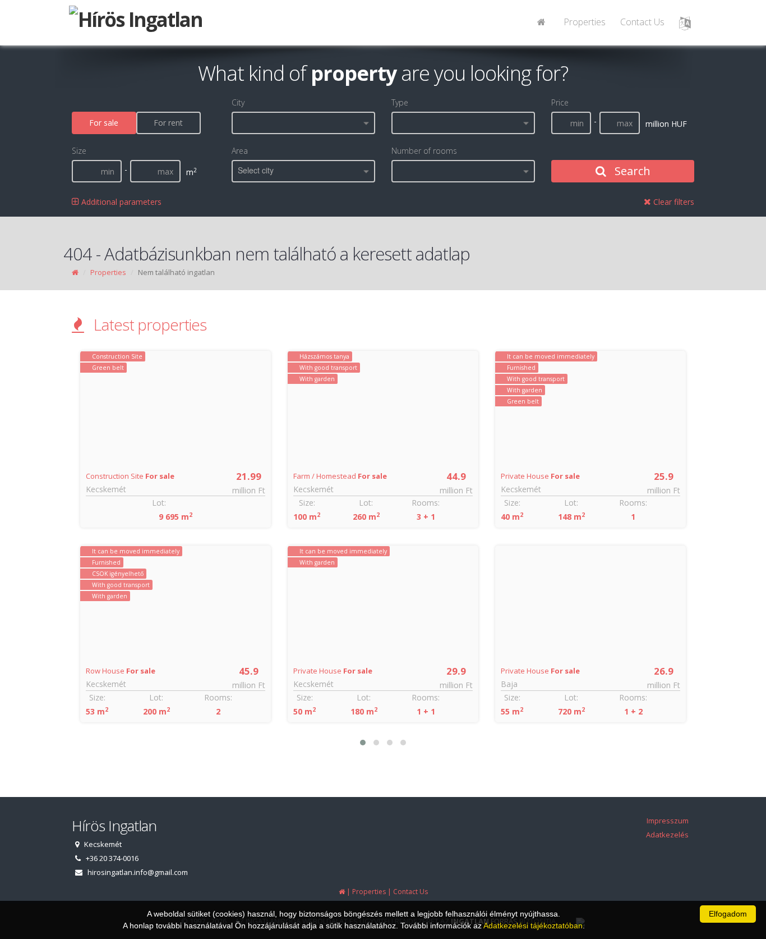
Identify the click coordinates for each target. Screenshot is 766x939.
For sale (103, 122)
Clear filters (672, 201)
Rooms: (218, 697)
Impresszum (668, 821)
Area (240, 150)
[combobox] (303, 123)
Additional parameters (120, 201)
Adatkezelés (667, 835)
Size (79, 150)
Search (631, 170)
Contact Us (642, 22)
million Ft (248, 490)
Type (399, 102)
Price (560, 102)
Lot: (159, 502)
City (238, 102)
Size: (97, 697)
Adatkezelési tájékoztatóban (533, 925)
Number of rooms (424, 150)
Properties (585, 22)
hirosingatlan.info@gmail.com (137, 872)
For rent (168, 122)
